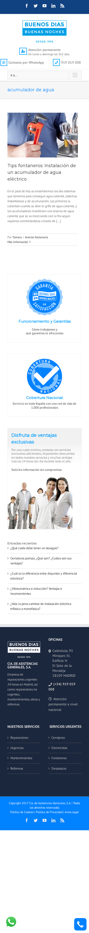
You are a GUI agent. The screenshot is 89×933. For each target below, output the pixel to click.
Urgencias (16, 748)
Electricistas (59, 748)
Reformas (16, 768)
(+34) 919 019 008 (61, 687)
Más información (17, 242)
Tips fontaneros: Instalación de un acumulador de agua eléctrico (41, 172)
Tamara (17, 237)
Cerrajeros (58, 738)
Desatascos (58, 768)
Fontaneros (59, 758)
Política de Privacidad (49, 812)
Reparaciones (19, 738)
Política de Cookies (22, 812)
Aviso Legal (72, 812)
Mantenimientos (21, 758)
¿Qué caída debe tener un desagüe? (34, 548)
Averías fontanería (36, 237)
